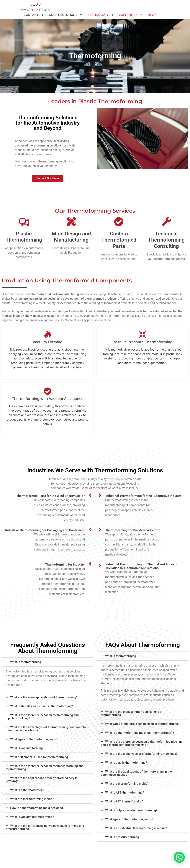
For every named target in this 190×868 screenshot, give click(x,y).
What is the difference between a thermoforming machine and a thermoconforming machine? (142, 743)
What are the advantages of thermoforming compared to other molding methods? (46, 728)
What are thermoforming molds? (32, 799)
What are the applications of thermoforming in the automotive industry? (136, 773)
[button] (47, 662)
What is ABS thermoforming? (124, 792)
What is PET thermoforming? (124, 801)
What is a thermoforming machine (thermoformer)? (139, 733)
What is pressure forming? (122, 837)
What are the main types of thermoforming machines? (141, 753)
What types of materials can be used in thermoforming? (142, 724)
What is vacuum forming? (27, 748)
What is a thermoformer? (27, 790)
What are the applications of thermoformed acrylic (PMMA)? (41, 779)
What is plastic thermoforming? (126, 762)
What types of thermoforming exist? (34, 739)
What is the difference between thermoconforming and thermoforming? (44, 767)
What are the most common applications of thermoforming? (132, 713)
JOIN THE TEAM (130, 15)
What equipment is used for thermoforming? (39, 757)
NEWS (152, 15)
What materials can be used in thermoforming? (41, 706)
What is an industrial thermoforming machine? (136, 828)
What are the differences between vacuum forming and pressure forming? (45, 827)
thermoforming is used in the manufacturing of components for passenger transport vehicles (127, 505)
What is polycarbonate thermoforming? (131, 810)
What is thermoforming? (26, 662)
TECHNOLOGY (98, 15)
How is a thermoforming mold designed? (37, 808)
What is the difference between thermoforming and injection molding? (42, 716)
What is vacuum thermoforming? (32, 817)
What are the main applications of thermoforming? (44, 697)
